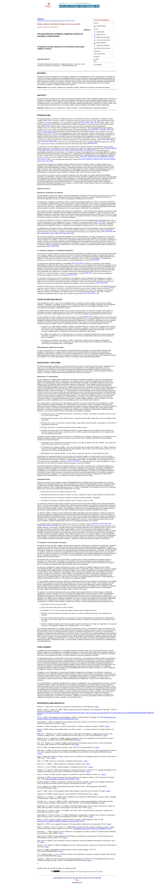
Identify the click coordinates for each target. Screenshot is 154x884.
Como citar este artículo (103, 40)
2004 (52, 150)
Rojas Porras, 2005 (59, 150)
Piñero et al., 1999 (45, 158)
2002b (48, 150)
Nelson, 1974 (83, 156)
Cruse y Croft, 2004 (99, 221)
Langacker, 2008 (45, 233)
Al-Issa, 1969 (81, 158)
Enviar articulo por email (103, 48)
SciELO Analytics (101, 26)
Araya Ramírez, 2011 (89, 150)
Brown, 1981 (81, 122)
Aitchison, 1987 (89, 122)
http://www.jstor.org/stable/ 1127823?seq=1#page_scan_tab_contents (58, 821)
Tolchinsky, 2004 (105, 139)
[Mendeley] (95, 59)
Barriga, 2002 (45, 125)
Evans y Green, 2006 (68, 233)
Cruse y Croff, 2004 (107, 231)
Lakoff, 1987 (88, 272)
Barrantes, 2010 (88, 316)
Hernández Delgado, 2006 (75, 150)
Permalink (99, 64)
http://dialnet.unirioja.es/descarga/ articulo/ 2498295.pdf (90, 828)
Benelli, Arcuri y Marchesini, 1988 (94, 158)
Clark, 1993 (97, 122)
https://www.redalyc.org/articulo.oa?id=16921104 (59, 779)
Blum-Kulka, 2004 (92, 143)
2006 (67, 150)
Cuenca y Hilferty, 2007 (56, 233)
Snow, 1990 (106, 158)
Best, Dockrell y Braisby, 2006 (48, 141)
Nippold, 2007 (95, 129)
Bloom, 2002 (47, 120)
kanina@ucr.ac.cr (77, 882)
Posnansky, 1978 (92, 156)
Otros (97, 59)
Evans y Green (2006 (76, 263)
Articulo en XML (100, 34)
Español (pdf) (100, 32)
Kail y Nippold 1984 (102, 156)
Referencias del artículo (103, 37)
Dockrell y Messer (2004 (48, 132)
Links (96, 706)
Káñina (40, 19)
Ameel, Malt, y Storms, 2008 (107, 129)
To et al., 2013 (49, 160)
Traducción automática (102, 45)
